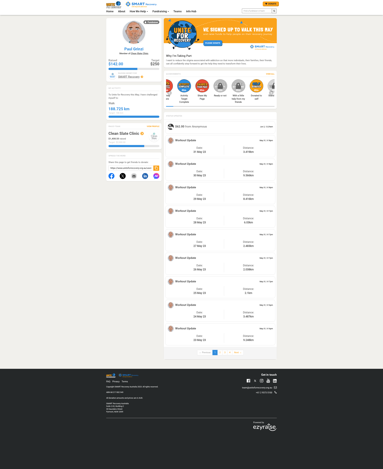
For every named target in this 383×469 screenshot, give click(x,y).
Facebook (248, 380)
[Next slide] (271, 93)
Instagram (262, 380)
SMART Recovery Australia (126, 387)
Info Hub (191, 11)
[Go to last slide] (169, 93)
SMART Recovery (129, 76)
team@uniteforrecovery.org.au (257, 387)
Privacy (116, 381)
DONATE (272, 4)
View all (270, 74)
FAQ (108, 381)
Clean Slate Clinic (139, 53)
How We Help (138, 11)
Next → (238, 352)
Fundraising (159, 11)
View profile (153, 126)
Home (110, 11)
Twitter (255, 381)
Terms (125, 381)
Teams (177, 11)
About (121, 11)
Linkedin (275, 381)
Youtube (268, 380)
